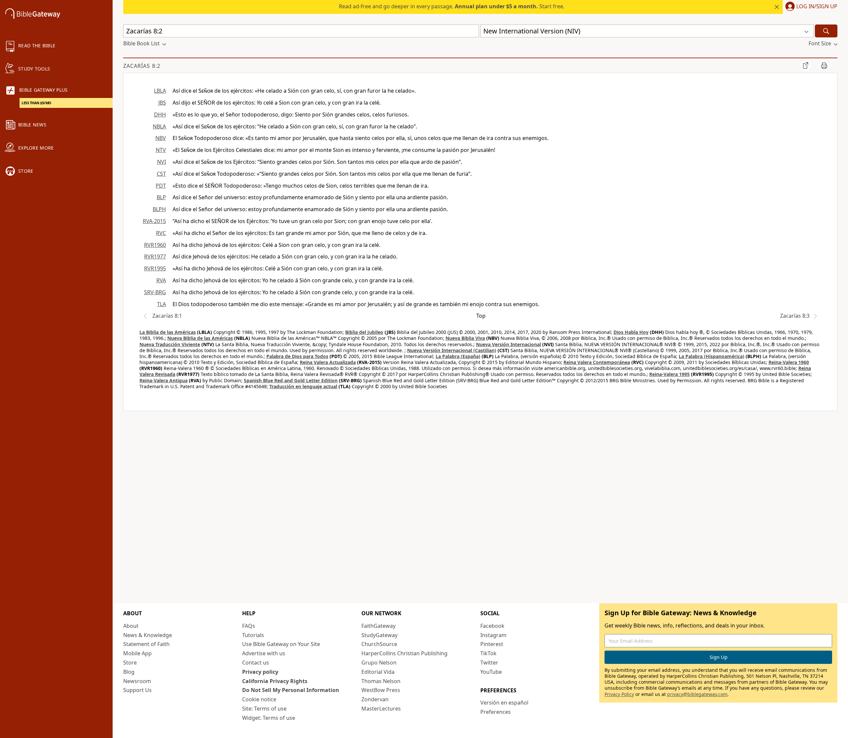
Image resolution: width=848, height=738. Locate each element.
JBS (162, 102)
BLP (161, 197)
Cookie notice (259, 699)
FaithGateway (378, 625)
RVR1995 (155, 268)
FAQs (248, 625)
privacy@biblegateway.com (697, 694)
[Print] (824, 65)
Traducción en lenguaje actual (303, 386)
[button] (810, 7)
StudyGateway (379, 635)
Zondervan (375, 699)
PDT (161, 185)
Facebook (492, 625)
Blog (128, 671)
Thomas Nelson (380, 681)
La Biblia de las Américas (167, 332)
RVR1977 (155, 256)
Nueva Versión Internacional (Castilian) (451, 350)
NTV (161, 150)
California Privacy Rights (274, 681)
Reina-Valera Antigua (163, 380)
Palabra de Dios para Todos (297, 356)
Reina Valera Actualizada (328, 362)
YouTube (491, 671)
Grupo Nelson (379, 662)
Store (130, 662)
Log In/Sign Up (816, 6)
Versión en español (504, 702)
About (130, 625)
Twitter (489, 662)
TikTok (488, 653)
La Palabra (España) (458, 356)
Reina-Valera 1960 (788, 362)
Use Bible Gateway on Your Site (281, 644)
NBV (160, 138)
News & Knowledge (147, 635)
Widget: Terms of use (268, 717)
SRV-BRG (155, 292)
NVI (161, 161)
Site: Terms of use (264, 708)
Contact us (255, 662)
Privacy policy (260, 671)
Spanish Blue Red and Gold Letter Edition (291, 380)
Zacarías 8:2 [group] (141, 65)
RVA (161, 280)
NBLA (159, 126)
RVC (161, 233)
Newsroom (137, 681)
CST (161, 173)
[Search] (826, 30)
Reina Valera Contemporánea (596, 362)
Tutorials (253, 635)
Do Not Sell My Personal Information (290, 690)
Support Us (137, 690)
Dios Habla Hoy (631, 332)
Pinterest (491, 644)
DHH (160, 114)
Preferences (495, 711)
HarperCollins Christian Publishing (404, 653)
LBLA (160, 90)
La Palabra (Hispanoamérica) (711, 356)
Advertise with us (263, 653)
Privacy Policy (619, 694)
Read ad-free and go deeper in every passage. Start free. (451, 6)
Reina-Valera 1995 (669, 374)
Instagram (493, 635)
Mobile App (137, 653)
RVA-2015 (154, 221)
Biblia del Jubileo (364, 332)
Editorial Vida (378, 671)
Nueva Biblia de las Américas (200, 338)
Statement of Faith (146, 644)
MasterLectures (381, 708)
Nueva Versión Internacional (508, 344)
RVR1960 (155, 245)
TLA (161, 304)
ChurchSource (379, 644)
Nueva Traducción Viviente (169, 344)
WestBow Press (380, 690)
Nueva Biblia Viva (465, 338)
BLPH (159, 209)
